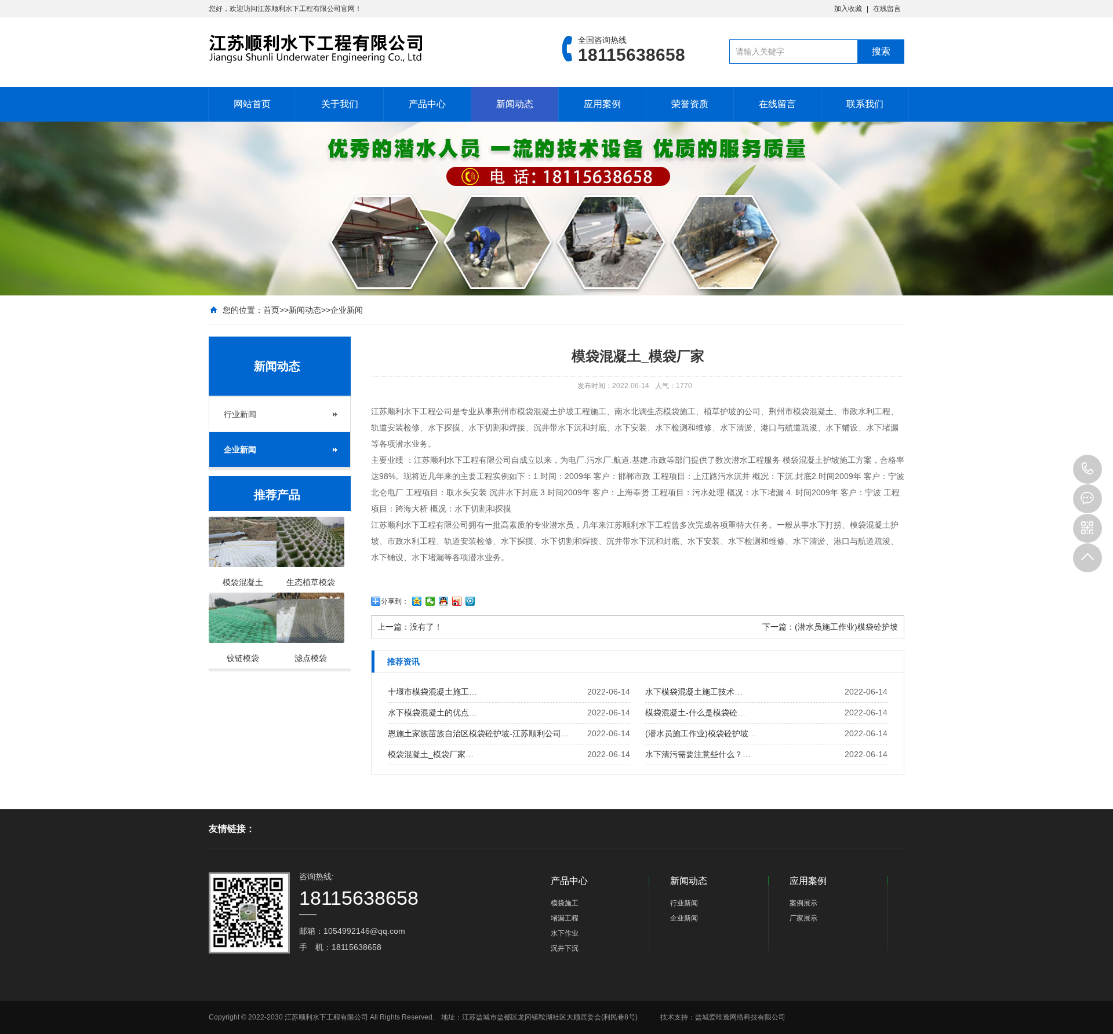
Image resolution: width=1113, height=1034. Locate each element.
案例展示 (803, 903)
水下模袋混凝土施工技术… (694, 691)
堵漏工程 (565, 918)
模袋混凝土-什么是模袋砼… (695, 712)
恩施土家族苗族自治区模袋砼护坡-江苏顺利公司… (478, 733)
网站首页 (252, 104)
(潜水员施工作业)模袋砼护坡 (846, 626)
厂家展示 (803, 918)
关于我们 (339, 104)
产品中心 (427, 104)
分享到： (395, 601)
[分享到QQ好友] (444, 601)
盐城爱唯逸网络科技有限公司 (740, 1017)
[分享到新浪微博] (457, 601)
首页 (271, 310)
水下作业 (565, 933)
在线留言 (887, 9)
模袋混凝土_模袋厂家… (431, 754)
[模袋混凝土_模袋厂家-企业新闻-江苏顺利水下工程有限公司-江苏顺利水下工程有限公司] (368, 49)
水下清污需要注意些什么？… (698, 754)
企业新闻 (346, 310)
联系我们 (864, 104)
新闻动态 (514, 104)
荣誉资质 (689, 104)
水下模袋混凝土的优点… (432, 712)
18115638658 (1087, 469)
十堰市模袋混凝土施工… (432, 691)
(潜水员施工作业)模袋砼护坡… (700, 733)
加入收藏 (848, 9)
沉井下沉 (565, 948)
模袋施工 (565, 903)
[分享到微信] (430, 601)
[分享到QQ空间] (417, 601)
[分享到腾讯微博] (470, 601)
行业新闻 (240, 414)
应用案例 (602, 104)
